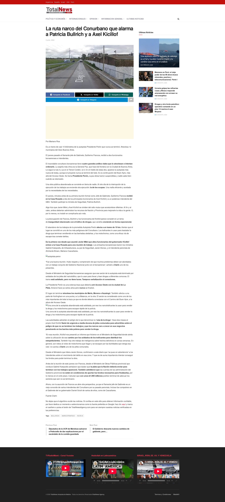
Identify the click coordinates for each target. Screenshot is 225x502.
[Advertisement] (90, 122)
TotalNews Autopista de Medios (61, 494)
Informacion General (112, 19)
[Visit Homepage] (59, 10)
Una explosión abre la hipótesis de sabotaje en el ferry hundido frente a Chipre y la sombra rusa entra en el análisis (159, 59)
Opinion (93, 19)
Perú (72, 2)
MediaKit (176, 494)
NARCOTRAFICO (68, 416)
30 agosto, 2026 (147, 65)
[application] (112, 471)
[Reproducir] (94, 480)
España (57, 2)
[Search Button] (178, 19)
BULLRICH (55, 416)
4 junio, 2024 (50, 40)
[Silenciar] (126, 480)
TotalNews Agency (98, 494)
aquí (124, 404)
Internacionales (77, 19)
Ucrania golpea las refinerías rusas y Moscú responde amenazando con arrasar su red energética (166, 92)
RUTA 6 (80, 416)
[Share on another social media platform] (131, 100)
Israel (63, 2)
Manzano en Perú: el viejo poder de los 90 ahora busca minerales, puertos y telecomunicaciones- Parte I (166, 76)
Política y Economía (55, 19)
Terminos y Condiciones (163, 494)
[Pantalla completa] (130, 480)
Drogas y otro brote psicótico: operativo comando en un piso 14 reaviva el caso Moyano (167, 108)
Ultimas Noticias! (135, 19)
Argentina (49, 2)
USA (68, 2)
